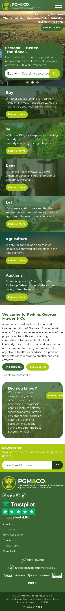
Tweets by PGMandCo (16, 375)
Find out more (51, 27)
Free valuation (38, 367)
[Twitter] (11, 496)
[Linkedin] (23, 496)
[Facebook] (5, 496)
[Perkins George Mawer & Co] (21, 5)
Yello (39, 606)
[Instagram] (17, 496)
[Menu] (58, 5)
